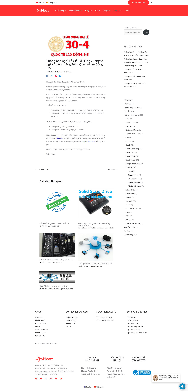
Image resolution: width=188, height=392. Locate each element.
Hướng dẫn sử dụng (131, 115)
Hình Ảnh (127, 111)
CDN (127, 119)
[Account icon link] (152, 2)
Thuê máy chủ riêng (104, 317)
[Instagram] (51, 379)
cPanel (130, 171)
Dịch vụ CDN (40, 336)
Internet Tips (131, 190)
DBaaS (68, 326)
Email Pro (129, 152)
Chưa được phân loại (132, 107)
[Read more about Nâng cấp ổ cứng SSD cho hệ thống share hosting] (95, 203)
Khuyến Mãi (43, 289)
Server (128, 205)
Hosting (129, 167)
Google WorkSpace (133, 163)
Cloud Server (131, 122)
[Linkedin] (60, 75)
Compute (38, 317)
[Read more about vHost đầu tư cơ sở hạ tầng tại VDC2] (57, 245)
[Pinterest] (56, 75)
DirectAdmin (132, 175)
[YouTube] (56, 379)
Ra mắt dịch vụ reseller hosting (53, 286)
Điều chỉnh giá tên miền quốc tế (54, 223)
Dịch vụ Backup (133, 323)
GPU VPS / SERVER (42, 329)
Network (129, 201)
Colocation (130, 126)
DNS (127, 137)
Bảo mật (127, 104)
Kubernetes (130, 193)
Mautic (128, 197)
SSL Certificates (131, 208)
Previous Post (41, 169)
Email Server (130, 160)
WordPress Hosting (133, 223)
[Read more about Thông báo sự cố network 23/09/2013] (95, 247)
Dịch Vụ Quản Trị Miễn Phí (137, 333)
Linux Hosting (133, 178)
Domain (129, 141)
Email (128, 145)
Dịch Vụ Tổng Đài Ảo (135, 326)
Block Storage (71, 320)
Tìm (146, 32)
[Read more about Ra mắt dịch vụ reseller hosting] (57, 277)
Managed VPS (132, 320)
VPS (127, 216)
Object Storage (71, 317)
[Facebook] (47, 75)
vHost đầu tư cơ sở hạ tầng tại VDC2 (55, 259)
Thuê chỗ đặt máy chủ (104, 320)
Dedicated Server (132, 130)
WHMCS (129, 220)
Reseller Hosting (134, 182)
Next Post (112, 169)
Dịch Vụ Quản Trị (133, 329)
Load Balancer (40, 323)
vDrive (128, 212)
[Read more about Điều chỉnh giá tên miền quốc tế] (57, 203)
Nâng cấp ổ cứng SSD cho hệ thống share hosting (94, 224)
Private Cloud (40, 333)
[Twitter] (52, 75)
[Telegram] (61, 379)
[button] (138, 2)
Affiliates (127, 100)
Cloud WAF (131, 317)
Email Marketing (132, 149)
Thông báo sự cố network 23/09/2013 (95, 263)
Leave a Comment (83, 228)
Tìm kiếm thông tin (131, 28)
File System (70, 323)
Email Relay (130, 156)
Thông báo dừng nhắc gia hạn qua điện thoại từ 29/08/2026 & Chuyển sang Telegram (136, 62)
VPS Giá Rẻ (39, 326)
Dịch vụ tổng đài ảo (133, 134)
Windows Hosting (134, 186)
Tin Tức (50, 72)
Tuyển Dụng (128, 235)
